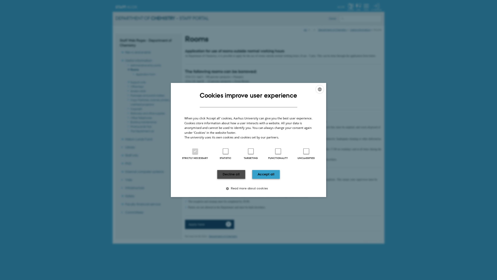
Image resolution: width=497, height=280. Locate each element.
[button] (248, 188)
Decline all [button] (231, 174)
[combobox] (320, 89)
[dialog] (248, 140)
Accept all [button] (266, 174)
